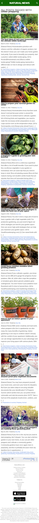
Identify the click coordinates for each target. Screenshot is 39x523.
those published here (32, 518)
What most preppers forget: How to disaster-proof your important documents (18, 376)
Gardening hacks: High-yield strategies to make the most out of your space (19, 210)
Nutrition (3, 73)
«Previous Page (28, 459)
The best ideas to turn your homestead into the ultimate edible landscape (19, 40)
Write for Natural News (19, 474)
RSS (19, 489)
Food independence (9, 70)
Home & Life (7, 72)
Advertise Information (19, 477)
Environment (32, 69)
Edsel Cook (18, 379)
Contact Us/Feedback (19, 473)
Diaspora (19, 484)
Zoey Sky (18, 43)
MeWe (19, 486)
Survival (19, 75)
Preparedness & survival (22, 73)
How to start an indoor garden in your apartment (17, 319)
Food (2, 70)
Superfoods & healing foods (8, 75)
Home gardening (16, 72)
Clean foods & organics (9, 69)
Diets (27, 69)
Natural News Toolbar (19, 467)
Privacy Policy (19, 469)
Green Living (19, 70)
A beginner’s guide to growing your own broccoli (18, 156)
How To (32, 72)
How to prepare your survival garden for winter (18, 104)
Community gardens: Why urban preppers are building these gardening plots (19, 428)
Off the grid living (10, 73)
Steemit (20, 485)
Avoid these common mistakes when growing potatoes (16, 267)
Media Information (19, 476)
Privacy (2, 509)
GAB (19, 488)
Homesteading (26, 72)
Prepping (32, 73)
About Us (19, 471)
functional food (14, 182)
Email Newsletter (19, 482)
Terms (7, 509)
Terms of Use (19, 470)
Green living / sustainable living (28, 128)
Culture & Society (20, 69)
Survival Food (25, 75)
